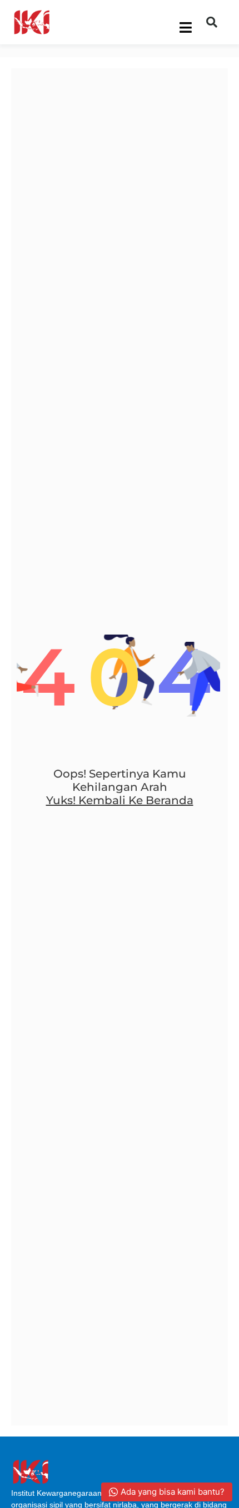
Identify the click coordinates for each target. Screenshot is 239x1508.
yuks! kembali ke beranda (119, 800)
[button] (212, 22)
